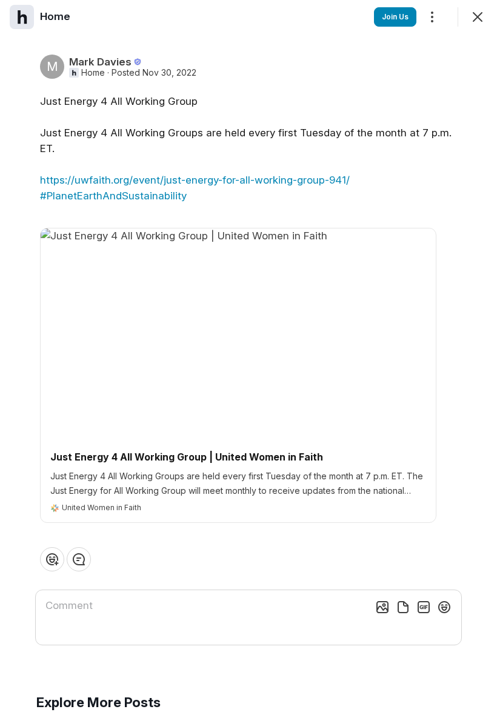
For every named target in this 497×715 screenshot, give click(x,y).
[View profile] (22, 17)
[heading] (55, 16)
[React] (52, 559)
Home (93, 73)
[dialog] (248, 357)
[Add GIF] (423, 607)
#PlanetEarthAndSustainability (113, 196)
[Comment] (79, 559)
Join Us (395, 16)
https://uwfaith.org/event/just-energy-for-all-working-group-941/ (195, 180)
